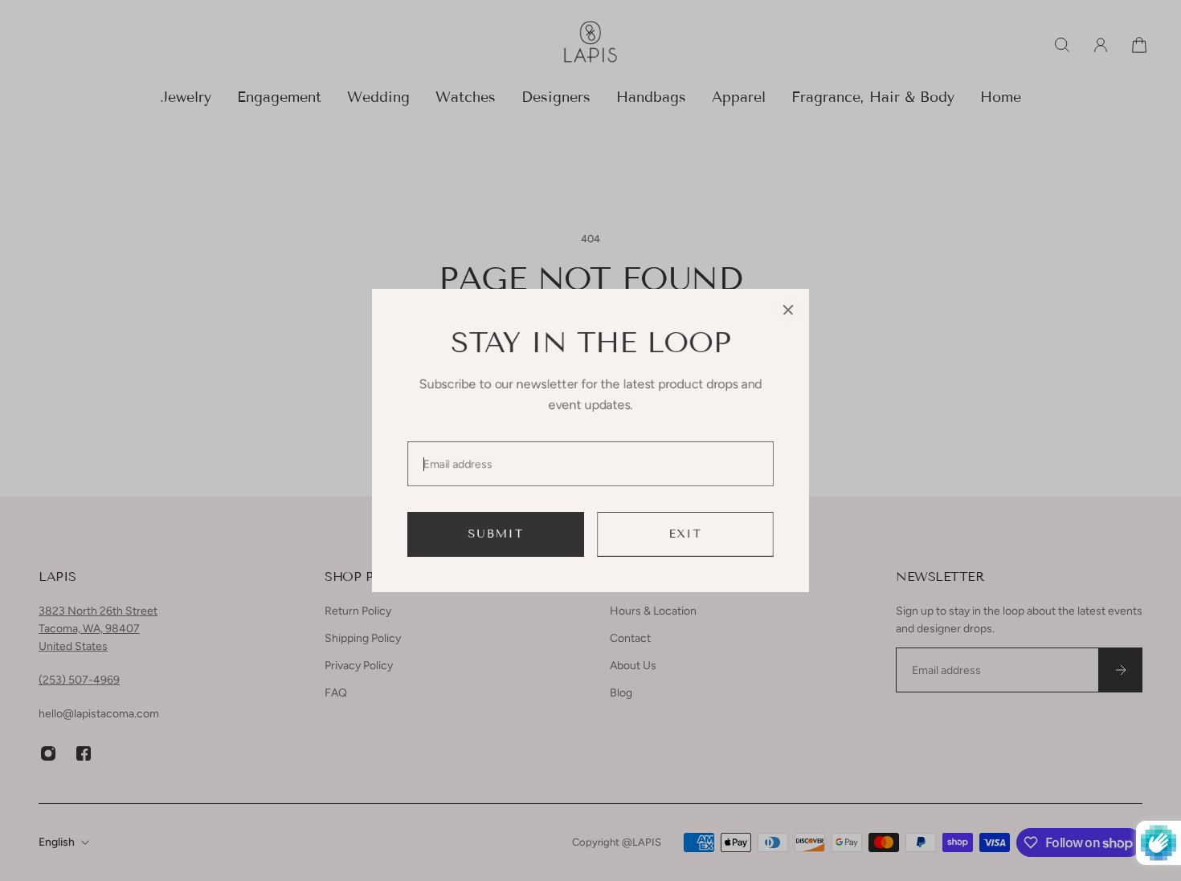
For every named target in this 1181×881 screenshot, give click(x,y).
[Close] (788, 309)
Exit (685, 534)
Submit (496, 534)
